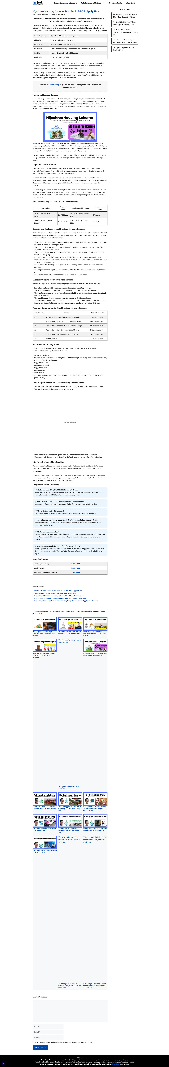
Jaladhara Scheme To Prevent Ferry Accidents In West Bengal (44, 807)
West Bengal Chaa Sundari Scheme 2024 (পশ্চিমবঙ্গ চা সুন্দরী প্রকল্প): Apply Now (69, 985)
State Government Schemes (91, 3)
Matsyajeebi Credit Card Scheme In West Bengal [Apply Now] (95, 829)
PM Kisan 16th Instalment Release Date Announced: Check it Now (95, 633)
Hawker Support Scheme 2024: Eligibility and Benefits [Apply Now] (69, 808)
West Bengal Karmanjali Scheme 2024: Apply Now (45, 851)
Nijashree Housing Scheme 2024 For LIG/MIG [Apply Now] (95, 654)
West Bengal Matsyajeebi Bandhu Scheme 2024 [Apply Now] (68, 830)
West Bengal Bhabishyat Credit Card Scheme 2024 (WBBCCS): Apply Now (94, 985)
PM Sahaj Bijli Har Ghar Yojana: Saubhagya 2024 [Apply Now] (69, 632)
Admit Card (130, 3)
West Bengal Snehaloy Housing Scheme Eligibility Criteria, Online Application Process (66, 601)
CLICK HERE (75, 568)
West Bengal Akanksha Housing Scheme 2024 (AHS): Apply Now (58, 596)
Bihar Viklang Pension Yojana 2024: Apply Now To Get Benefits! (44, 655)
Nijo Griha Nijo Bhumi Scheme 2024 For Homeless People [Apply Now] (94, 808)
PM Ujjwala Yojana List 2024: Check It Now (68, 787)
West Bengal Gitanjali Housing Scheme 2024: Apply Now (55, 593)
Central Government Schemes (65, 3)
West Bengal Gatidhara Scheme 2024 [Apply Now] (44, 829)
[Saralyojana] (38, 3)
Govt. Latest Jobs (115, 3)
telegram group (53, 85)
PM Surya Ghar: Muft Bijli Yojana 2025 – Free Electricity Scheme (44, 633)
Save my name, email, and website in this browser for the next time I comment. (64, 1042)
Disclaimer (115, 1064)
